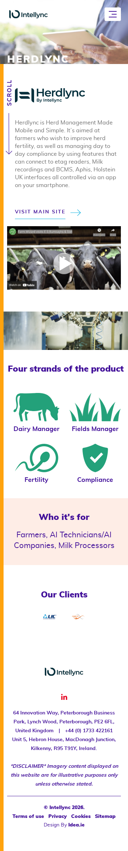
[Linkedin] (64, 697)
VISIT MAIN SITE (40, 211)
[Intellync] (28, 14)
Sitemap (105, 816)
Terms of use (28, 816)
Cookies (81, 816)
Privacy (57, 816)
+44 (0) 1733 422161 (89, 730)
